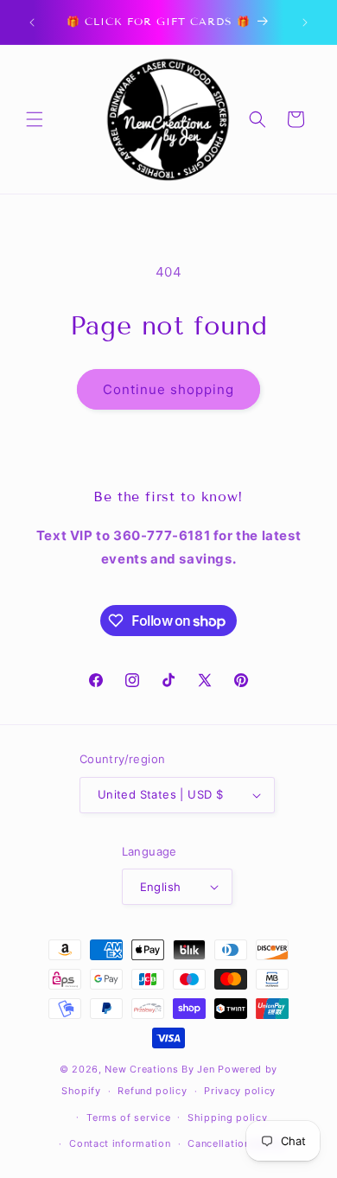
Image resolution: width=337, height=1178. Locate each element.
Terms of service (128, 1117)
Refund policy (152, 1091)
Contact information (119, 1143)
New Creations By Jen (159, 1069)
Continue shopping (168, 389)
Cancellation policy (236, 1143)
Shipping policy (228, 1117)
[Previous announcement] (32, 22)
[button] (35, 119)
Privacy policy (240, 1091)
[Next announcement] (305, 22)
